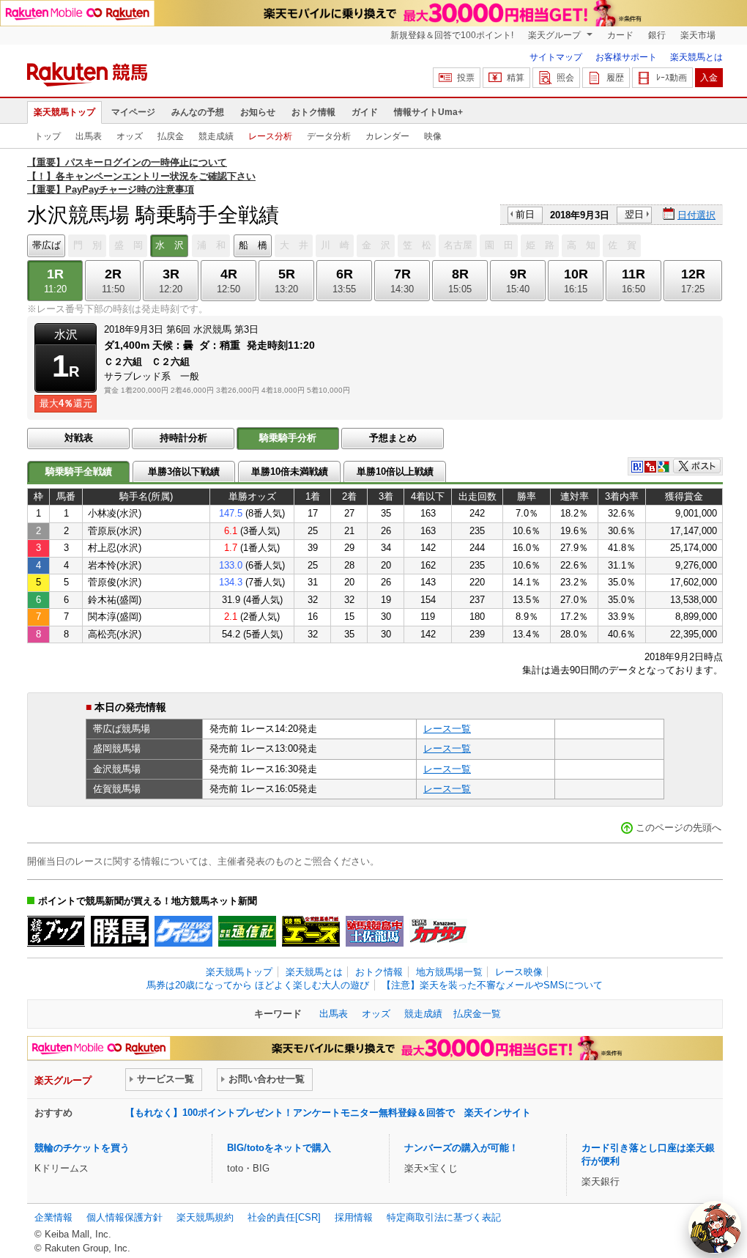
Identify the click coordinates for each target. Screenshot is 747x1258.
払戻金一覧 (477, 1013)
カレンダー (387, 136)
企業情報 (53, 1217)
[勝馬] (120, 931)
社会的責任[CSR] (284, 1217)
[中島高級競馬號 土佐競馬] (375, 931)
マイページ (133, 112)
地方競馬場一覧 (449, 971)
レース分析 (270, 136)
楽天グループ (555, 35)
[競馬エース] (311, 931)
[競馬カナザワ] (438, 931)
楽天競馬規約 (205, 1217)
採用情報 (354, 1217)
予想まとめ (393, 437)
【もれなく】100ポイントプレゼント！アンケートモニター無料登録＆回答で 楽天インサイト (328, 1112)
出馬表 (88, 136)
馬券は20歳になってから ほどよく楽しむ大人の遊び (257, 985)
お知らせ (257, 112)
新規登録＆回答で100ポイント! (451, 35)
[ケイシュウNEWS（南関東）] (183, 931)
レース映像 (519, 971)
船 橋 (253, 245)
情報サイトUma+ (428, 112)
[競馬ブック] (56, 931)
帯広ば (46, 245)
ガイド (365, 112)
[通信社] (247, 931)
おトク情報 (313, 112)
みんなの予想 (197, 112)
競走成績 (216, 136)
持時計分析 (183, 437)
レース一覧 (447, 728)
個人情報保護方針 (124, 1217)
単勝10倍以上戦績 (395, 471)
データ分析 (329, 136)
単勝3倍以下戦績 (184, 471)
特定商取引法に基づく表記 (444, 1217)
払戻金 (170, 136)
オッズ (129, 136)
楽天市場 (698, 35)
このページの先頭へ (678, 827)
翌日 (634, 214)
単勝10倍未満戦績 (289, 471)
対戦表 (78, 437)
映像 (433, 136)
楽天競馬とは (696, 57)
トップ (47, 136)
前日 (525, 214)
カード (620, 35)
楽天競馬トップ (64, 112)
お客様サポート (626, 57)
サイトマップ (555, 57)
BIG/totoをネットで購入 (279, 1147)
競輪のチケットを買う (82, 1147)
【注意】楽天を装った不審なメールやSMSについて (492, 985)
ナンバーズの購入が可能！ (461, 1147)
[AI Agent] (714, 1227)
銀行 (657, 35)
